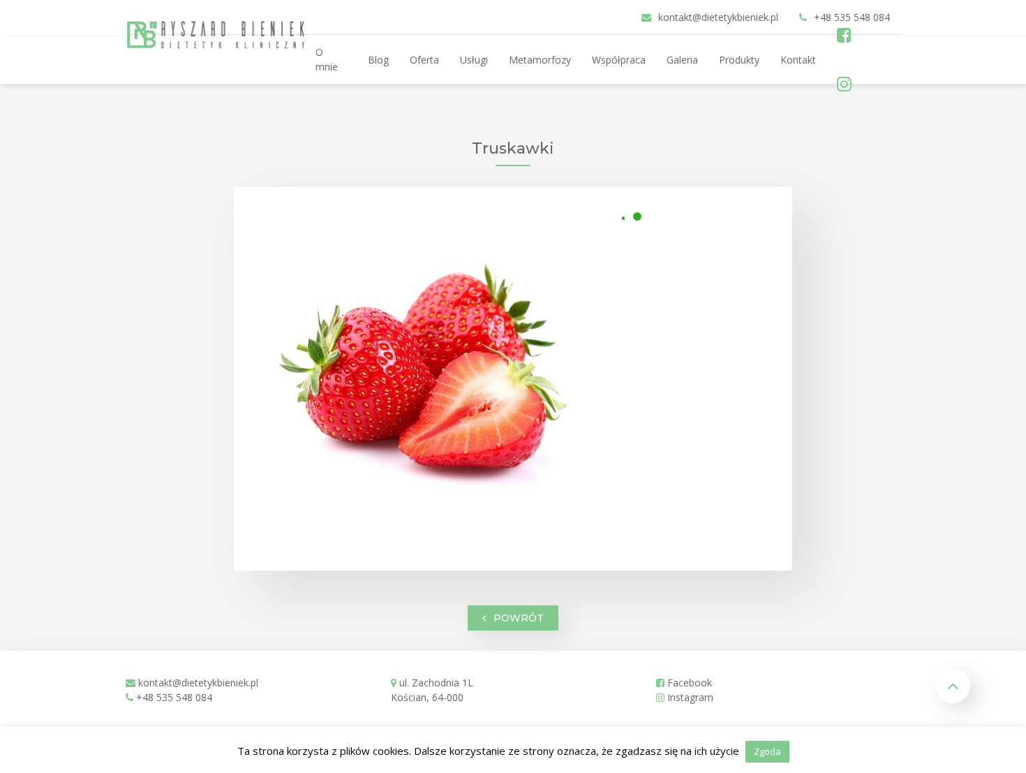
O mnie (326, 59)
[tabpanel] (429, 374)
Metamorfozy (540, 59)
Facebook (688, 682)
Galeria (682, 59)
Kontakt (798, 59)
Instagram (688, 697)
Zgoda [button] (767, 751)
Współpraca (619, 59)
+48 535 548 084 (174, 697)
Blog (378, 59)
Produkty (739, 59)
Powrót (518, 618)
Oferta (424, 59)
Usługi (474, 59)
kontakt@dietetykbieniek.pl (198, 682)
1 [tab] (637, 216)
